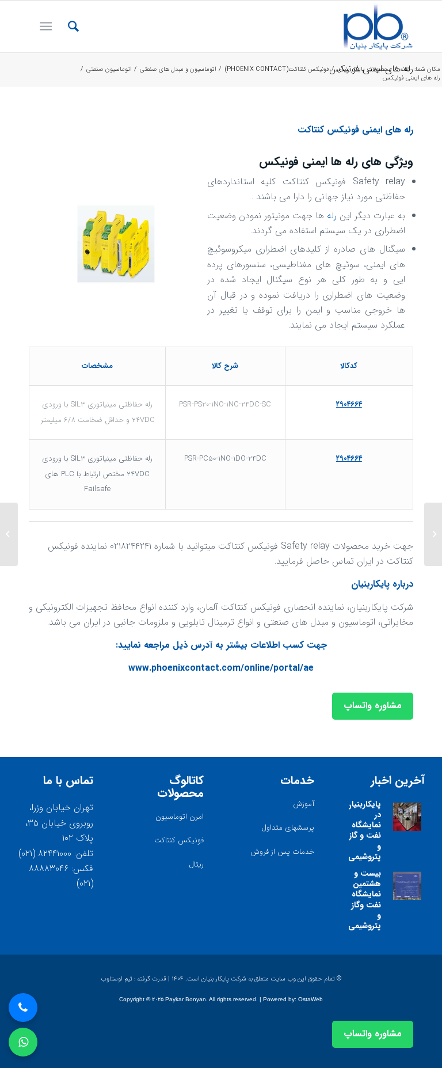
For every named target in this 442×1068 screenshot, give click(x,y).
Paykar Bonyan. (186, 999)
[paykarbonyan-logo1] (377, 26)
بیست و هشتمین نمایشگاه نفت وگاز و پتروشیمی (364, 899)
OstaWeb (310, 999)
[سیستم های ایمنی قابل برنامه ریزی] (433, 534)
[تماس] (23, 1007)
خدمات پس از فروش (282, 852)
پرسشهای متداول (287, 828)
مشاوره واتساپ (373, 705)
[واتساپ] (23, 1042)
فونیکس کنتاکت (179, 840)
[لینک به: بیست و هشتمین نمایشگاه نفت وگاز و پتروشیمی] (407, 886)
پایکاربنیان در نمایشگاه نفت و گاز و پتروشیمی (363, 830)
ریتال (196, 864)
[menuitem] (67, 26)
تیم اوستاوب (116, 979)
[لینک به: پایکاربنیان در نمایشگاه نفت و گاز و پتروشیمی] (407, 817)
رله (332, 215)
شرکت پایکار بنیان (223, 979)
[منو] (48, 26)
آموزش (303, 804)
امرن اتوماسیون (179, 817)
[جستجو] (67, 26)
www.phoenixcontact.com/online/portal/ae (221, 668)
